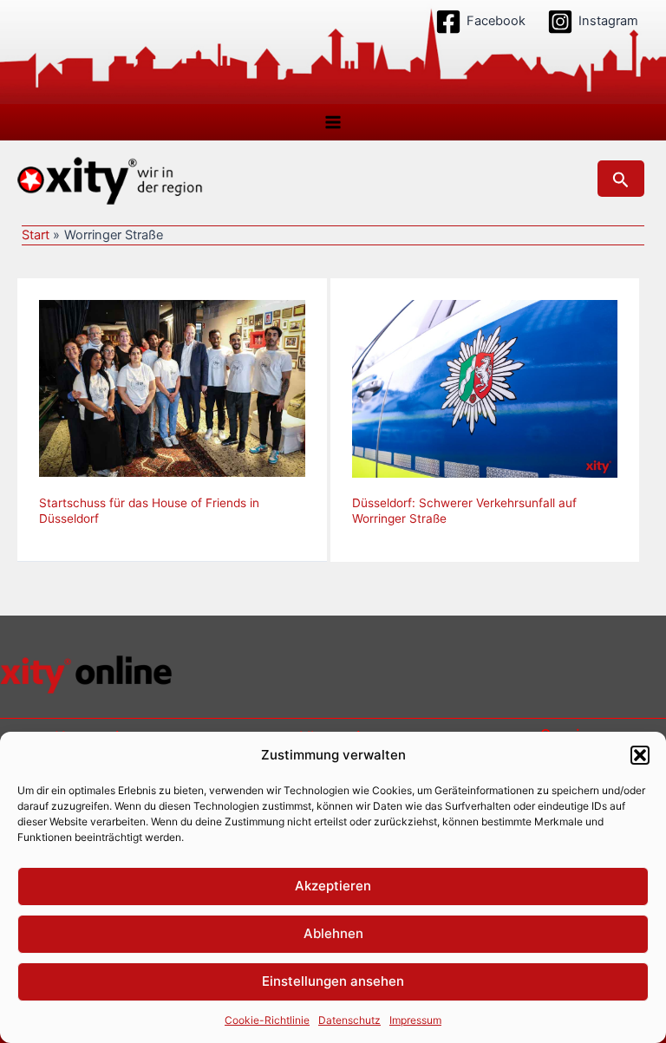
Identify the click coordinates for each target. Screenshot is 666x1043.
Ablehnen (333, 933)
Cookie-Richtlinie (267, 1020)
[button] (640, 755)
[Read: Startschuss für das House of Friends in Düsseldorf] (172, 387)
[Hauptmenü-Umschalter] (333, 122)
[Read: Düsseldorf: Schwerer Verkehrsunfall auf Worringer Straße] (485, 387)
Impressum (415, 1020)
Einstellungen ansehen (333, 981)
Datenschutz (349, 1020)
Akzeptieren (333, 885)
